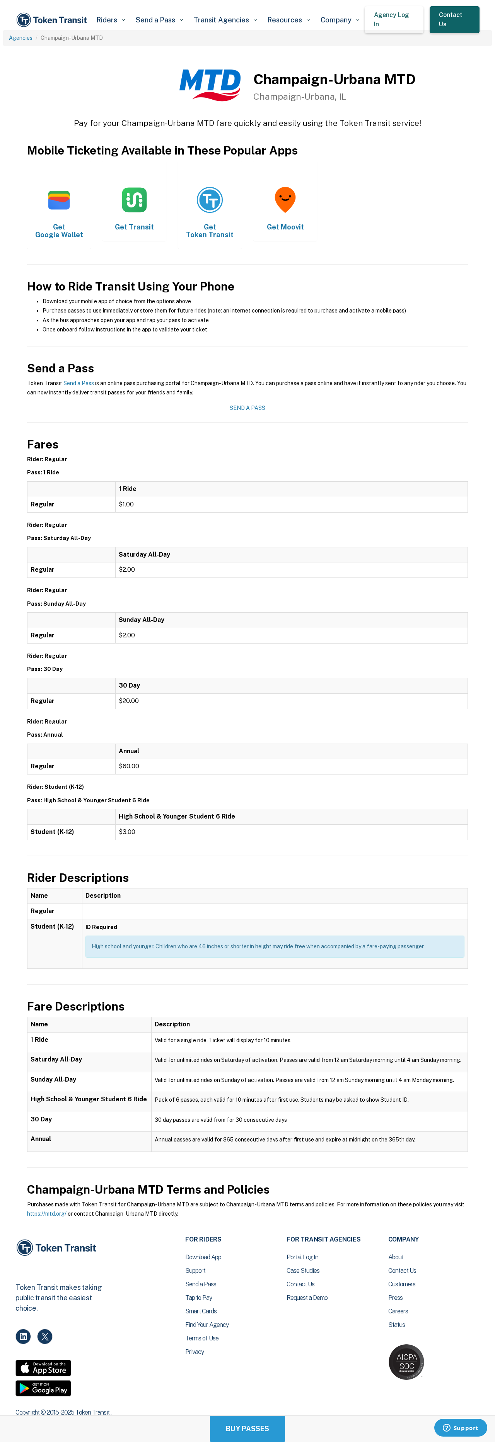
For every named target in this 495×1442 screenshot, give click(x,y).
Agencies (20, 38)
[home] (52, 20)
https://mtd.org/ (47, 1214)
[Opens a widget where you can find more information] (460, 1428)
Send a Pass (78, 383)
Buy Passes (247, 1429)
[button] (110, 20)
